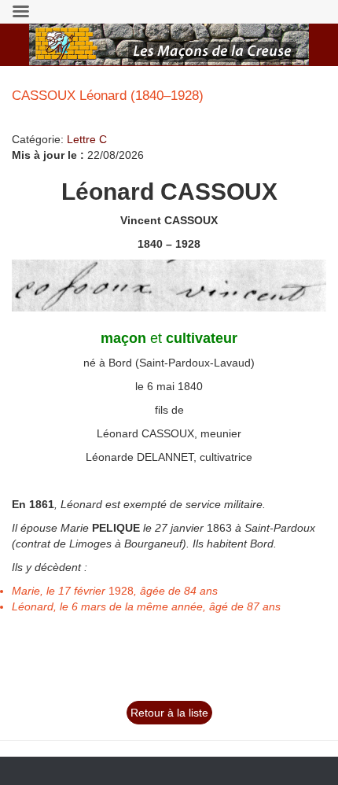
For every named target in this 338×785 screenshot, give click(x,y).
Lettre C (87, 139)
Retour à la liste (169, 712)
